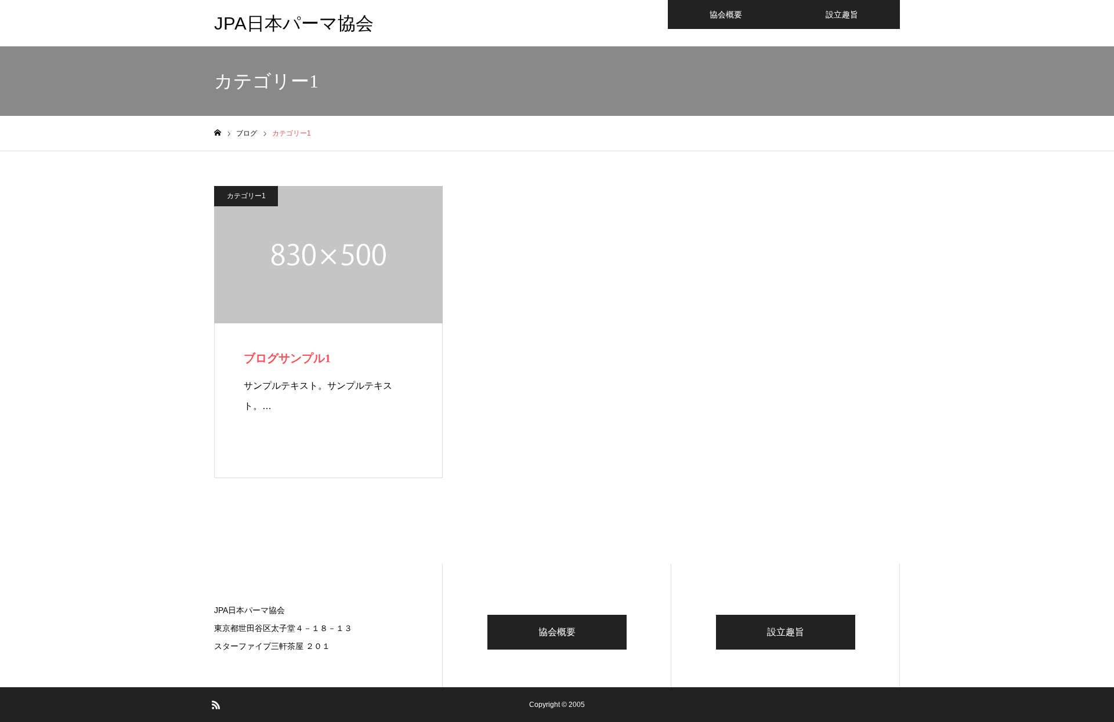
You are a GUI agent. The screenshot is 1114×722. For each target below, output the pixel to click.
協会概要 (726, 14)
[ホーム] (217, 133)
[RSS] (216, 704)
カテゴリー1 (246, 196)
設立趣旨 (842, 14)
